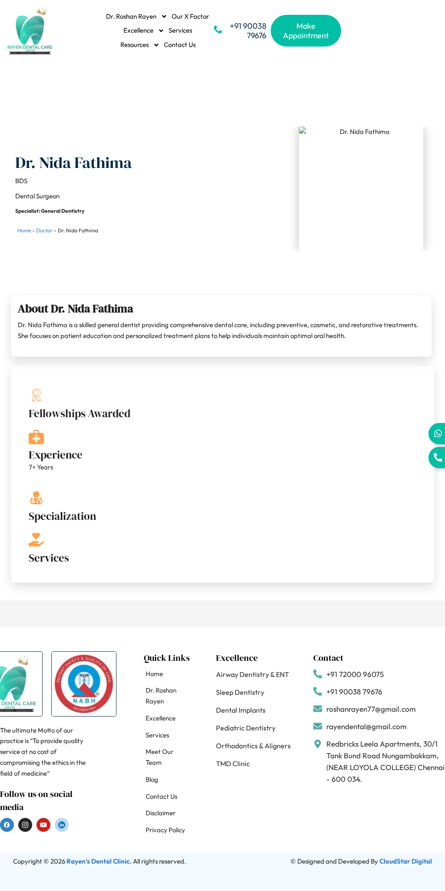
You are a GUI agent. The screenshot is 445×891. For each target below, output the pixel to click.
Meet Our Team (159, 757)
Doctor (44, 230)
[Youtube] (43, 825)
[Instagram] (25, 825)
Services (180, 30)
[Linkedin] (62, 825)
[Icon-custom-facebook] (7, 825)
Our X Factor (190, 16)
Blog (152, 779)
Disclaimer (161, 813)
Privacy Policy (165, 830)
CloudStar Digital (405, 861)
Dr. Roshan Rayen (131, 16)
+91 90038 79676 (248, 30)
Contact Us (180, 44)
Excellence (138, 30)
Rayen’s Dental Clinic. (99, 861)
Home (24, 230)
